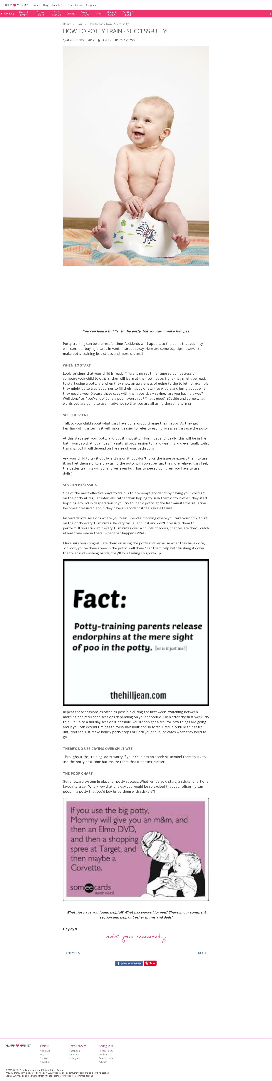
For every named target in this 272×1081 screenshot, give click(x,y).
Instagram (74, 1058)
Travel (98, 13)
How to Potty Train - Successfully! (109, 24)
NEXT (201, 953)
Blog (45, 5)
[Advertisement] (136, 295)
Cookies (103, 1054)
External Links (106, 1058)
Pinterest (74, 1054)
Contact (44, 1058)
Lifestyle (71, 13)
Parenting (9, 13)
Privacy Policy (106, 1050)
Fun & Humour (56, 13)
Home (36, 5)
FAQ (42, 1054)
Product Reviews (85, 13)
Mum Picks (57, 5)
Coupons (91, 5)
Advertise (45, 1062)
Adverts (103, 1062)
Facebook (74, 1050)
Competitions (75, 5)
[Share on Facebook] (129, 963)
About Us (45, 1050)
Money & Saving (111, 13)
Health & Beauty (23, 13)
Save (152, 963)
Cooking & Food (128, 13)
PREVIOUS (73, 953)
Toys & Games (40, 13)
